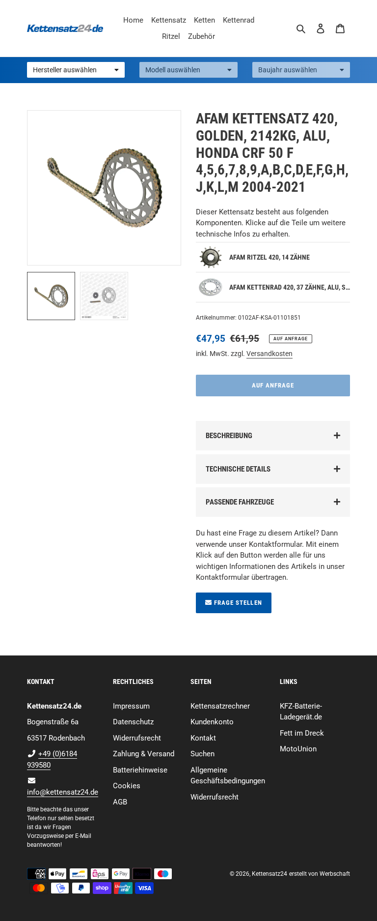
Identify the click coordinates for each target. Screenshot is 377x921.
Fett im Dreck (302, 733)
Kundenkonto (212, 721)
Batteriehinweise (140, 770)
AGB (120, 802)
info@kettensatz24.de (62, 792)
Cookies (126, 785)
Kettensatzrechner (220, 706)
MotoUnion (298, 748)
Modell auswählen (172, 70)
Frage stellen (237, 602)
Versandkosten (269, 353)
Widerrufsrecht (137, 738)
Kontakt (203, 738)
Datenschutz (133, 721)
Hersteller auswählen (65, 70)
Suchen (202, 753)
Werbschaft (335, 873)
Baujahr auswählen (287, 70)
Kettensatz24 (269, 873)
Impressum (131, 706)
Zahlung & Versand (143, 753)
